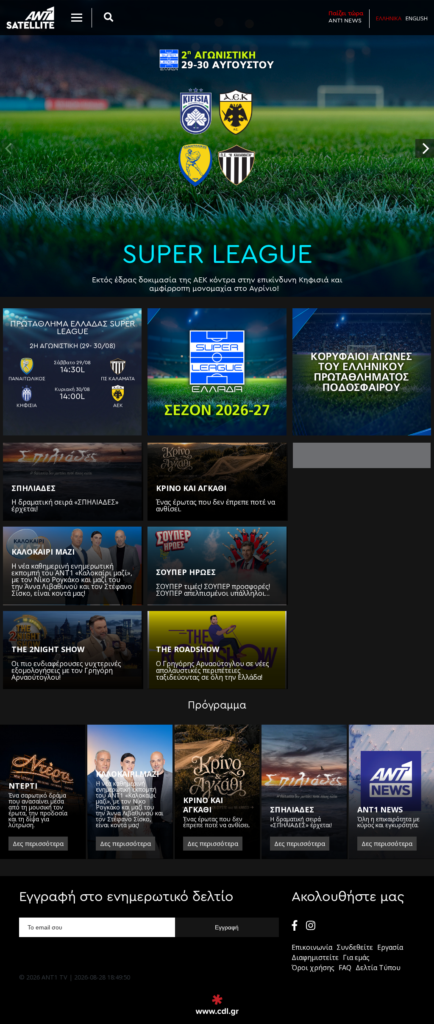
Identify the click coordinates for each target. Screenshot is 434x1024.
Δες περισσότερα (38, 843)
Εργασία (390, 947)
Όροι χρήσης (313, 967)
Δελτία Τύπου (378, 967)
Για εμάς (356, 957)
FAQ (345, 967)
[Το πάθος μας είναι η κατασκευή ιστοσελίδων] (217, 1005)
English (417, 18)
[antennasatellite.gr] (30, 17)
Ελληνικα (388, 18)
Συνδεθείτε (355, 947)
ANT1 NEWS (345, 17)
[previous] (9, 148)
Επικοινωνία (312, 947)
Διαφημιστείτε (315, 957)
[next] (424, 148)
